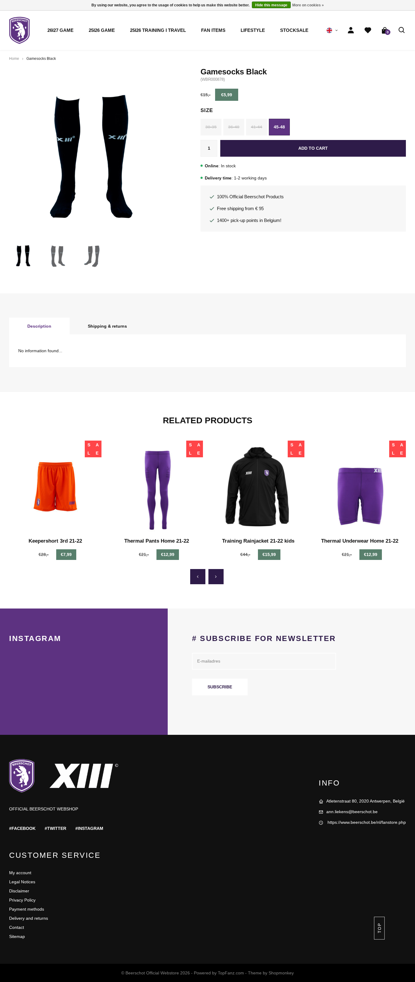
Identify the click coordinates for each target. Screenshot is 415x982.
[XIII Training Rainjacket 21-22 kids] (258, 487)
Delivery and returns (28, 918)
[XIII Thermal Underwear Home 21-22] (360, 487)
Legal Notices (22, 881)
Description (39, 326)
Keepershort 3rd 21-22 (55, 541)
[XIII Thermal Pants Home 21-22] (157, 487)
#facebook (22, 828)
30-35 (211, 126)
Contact (16, 927)
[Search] (402, 30)
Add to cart (313, 148)
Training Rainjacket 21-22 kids (258, 541)
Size (207, 110)
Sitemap (17, 936)
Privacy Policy (22, 900)
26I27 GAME (60, 30)
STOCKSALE (294, 30)
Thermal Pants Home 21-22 (156, 541)
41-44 (256, 126)
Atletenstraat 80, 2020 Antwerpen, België (365, 801)
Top (379, 928)
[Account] (351, 30)
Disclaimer (19, 890)
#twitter (55, 828)
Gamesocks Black (41, 58)
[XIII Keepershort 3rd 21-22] (55, 487)
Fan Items (213, 30)
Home (14, 58)
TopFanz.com (231, 972)
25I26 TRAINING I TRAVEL (158, 30)
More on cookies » (308, 5)
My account (20, 872)
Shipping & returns (107, 326)
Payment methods (26, 909)
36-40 (233, 126)
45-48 (279, 126)
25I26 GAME (102, 30)
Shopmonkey (281, 972)
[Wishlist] (368, 30)
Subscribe (220, 686)
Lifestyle (253, 30)
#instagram (89, 828)
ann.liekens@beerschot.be (352, 811)
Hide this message (271, 5)
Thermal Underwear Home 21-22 (359, 541)
